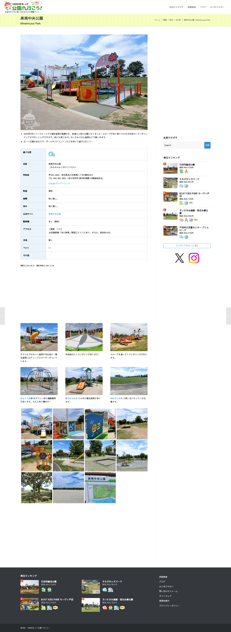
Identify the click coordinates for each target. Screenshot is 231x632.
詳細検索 (163, 576)
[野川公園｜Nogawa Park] (228, 316)
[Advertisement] (51, 297)
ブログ (162, 581)
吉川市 (178, 20)
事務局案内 (164, 600)
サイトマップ (165, 596)
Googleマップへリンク (59, 183)
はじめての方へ (166, 586)
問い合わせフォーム (168, 591)
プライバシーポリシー (169, 605)
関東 (165, 20)
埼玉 (171, 20)
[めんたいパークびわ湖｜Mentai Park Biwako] (2, 316)
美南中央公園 (55, 214)
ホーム (157, 20)
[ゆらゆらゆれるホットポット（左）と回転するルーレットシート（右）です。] (132, 423)
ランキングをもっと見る (187, 245)
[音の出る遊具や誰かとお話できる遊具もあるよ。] (100, 423)
